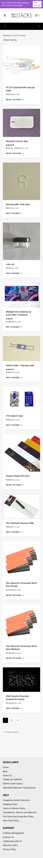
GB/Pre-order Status (13, 783)
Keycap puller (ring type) (18, 204)
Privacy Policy (9, 849)
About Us (7, 775)
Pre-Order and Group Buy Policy (18, 816)
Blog (5, 771)
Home (6, 767)
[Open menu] (5, 26)
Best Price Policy (11, 820)
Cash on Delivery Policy (14, 808)
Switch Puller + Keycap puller (20, 365)
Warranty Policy (10, 845)
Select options (13, 100)
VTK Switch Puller (14, 416)
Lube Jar (10, 264)
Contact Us (8, 837)
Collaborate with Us (12, 841)
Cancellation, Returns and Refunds (19, 812)
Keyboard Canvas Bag (17, 141)
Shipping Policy (10, 804)
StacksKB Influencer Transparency (19, 787)
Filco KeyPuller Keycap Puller (20, 523)
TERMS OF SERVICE (12, 779)
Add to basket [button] (13, 213)
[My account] (5, 15)
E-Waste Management (13, 833)
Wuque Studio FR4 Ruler (18, 476)
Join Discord (37, 4)
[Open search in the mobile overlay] (39, 26)
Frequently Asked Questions (16, 800)
